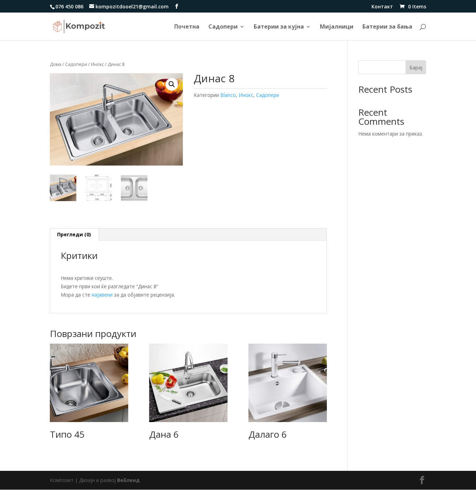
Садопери (223, 27)
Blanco (228, 95)
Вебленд (128, 480)
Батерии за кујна (279, 27)
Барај (415, 67)
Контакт (382, 7)
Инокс (97, 64)
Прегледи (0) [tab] (74, 234)
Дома (55, 64)
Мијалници (336, 27)
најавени (102, 294)
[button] (172, 84)
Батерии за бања (387, 27)
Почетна (186, 27)
